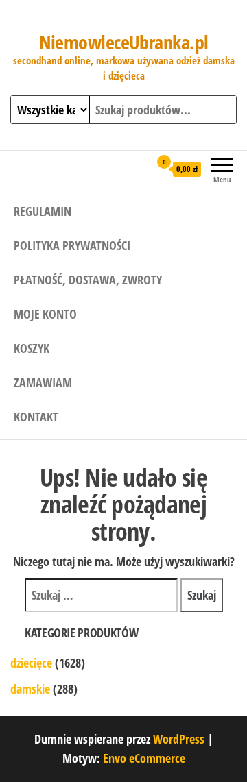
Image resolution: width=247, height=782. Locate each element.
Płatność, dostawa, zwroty (88, 279)
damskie (30, 689)
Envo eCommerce (144, 758)
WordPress (178, 739)
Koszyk (31, 348)
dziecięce (31, 663)
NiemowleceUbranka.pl (124, 42)
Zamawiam (43, 382)
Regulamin (42, 211)
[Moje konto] (139, 168)
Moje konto (45, 314)
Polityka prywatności (72, 245)
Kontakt (36, 416)
